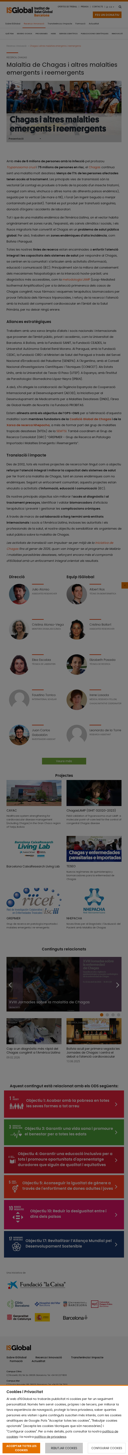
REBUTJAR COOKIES (64, 1448)
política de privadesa (50, 1437)
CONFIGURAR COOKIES (106, 1448)
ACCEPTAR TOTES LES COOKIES (21, 1448)
